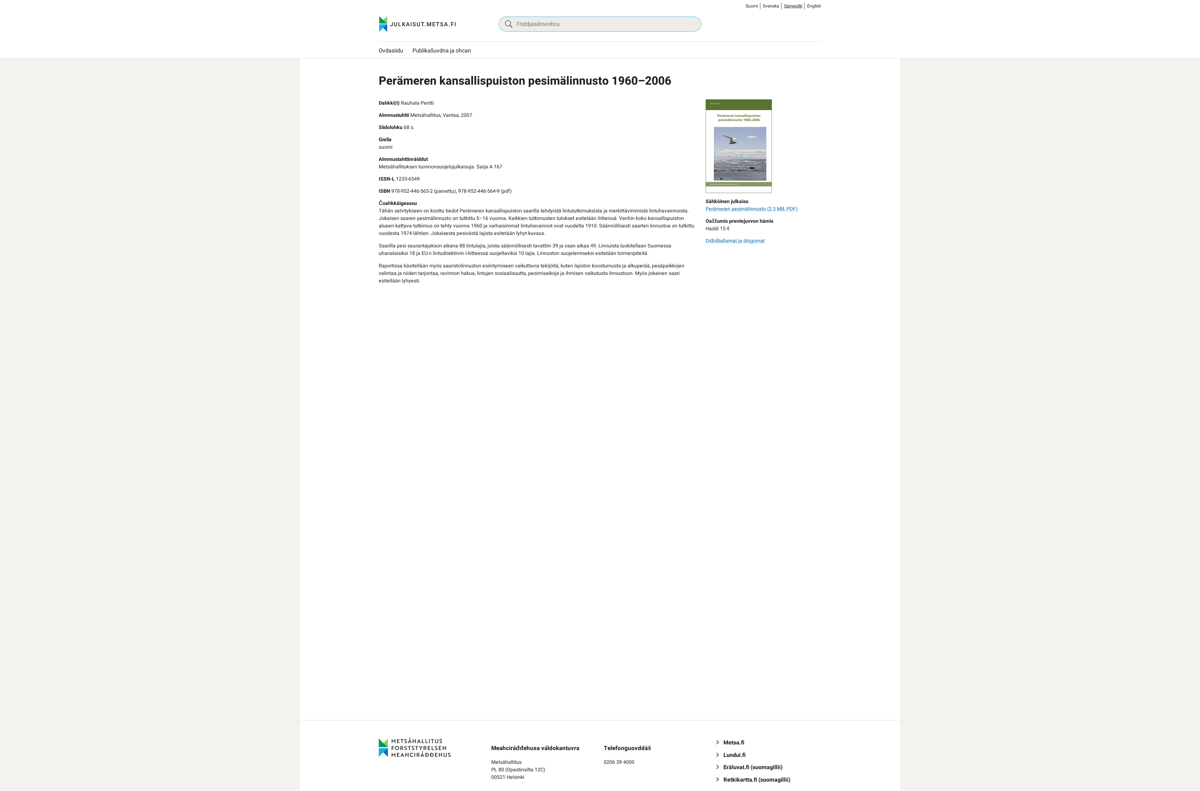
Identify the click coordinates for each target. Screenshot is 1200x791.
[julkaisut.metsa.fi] (415, 747)
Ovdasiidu (391, 51)
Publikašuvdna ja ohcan (441, 51)
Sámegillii (793, 6)
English (814, 6)
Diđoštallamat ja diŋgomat (735, 241)
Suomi (752, 6)
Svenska (771, 6)
